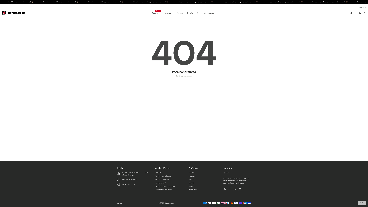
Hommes (167, 13)
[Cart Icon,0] (364, 13)
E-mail (226, 173)
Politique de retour (162, 179)
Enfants (190, 13)
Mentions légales (161, 183)
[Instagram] (235, 189)
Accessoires (209, 13)
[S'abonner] (248, 173)
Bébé (199, 13)
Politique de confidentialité (165, 186)
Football (155, 13)
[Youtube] (240, 189)
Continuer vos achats (184, 76)
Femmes (180, 13)
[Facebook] (230, 189)
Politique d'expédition (163, 176)
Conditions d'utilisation (163, 190)
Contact (158, 173)
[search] (355, 13)
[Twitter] (225, 189)
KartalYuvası (169, 203)
